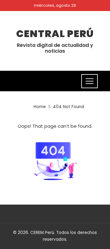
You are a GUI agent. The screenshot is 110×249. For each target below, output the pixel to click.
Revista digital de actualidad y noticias (55, 48)
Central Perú (55, 33)
